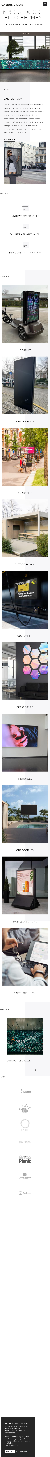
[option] (25, 57)
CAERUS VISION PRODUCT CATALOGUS (22, 25)
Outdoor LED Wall (19, 1061)
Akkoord (9, 1451)
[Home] (25, 4)
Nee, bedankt (21, 1451)
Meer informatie (11, 1445)
